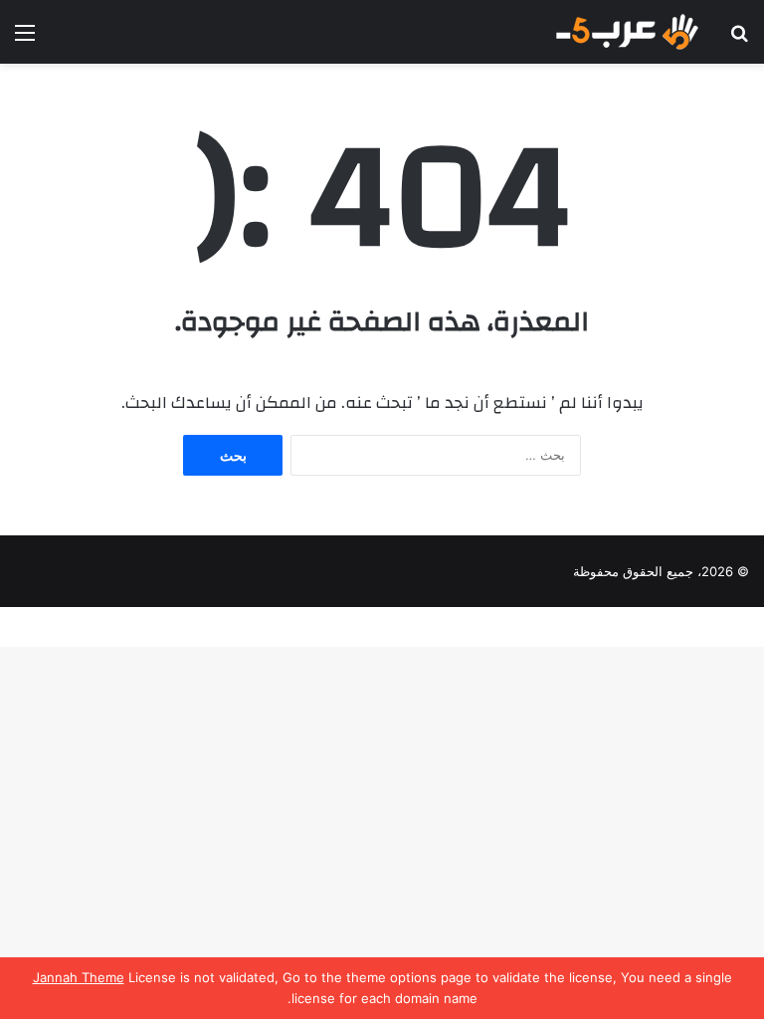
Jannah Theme (78, 977)
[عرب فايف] (625, 32)
